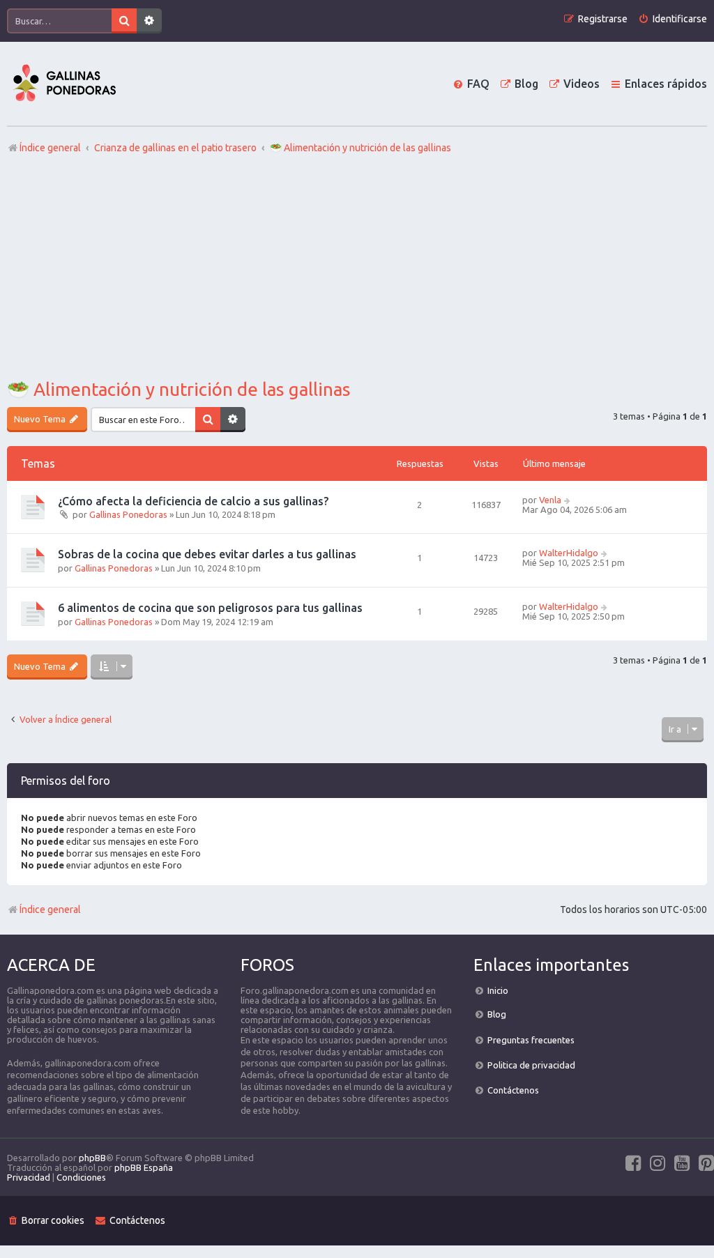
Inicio (497, 990)
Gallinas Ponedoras (128, 514)
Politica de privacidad (531, 1065)
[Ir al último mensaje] (567, 500)
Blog (496, 1014)
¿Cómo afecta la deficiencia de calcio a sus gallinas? (193, 501)
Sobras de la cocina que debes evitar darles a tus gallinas (207, 554)
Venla (550, 500)
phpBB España (143, 1167)
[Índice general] (64, 83)
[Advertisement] (357, 267)
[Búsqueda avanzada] (149, 20)
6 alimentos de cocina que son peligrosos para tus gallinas (210, 607)
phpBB (92, 1158)
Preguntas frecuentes (531, 1040)
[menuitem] (672, 19)
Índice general (50, 909)
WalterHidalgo (568, 553)
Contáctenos (513, 1090)
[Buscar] (124, 20)
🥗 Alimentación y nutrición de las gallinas (179, 389)
